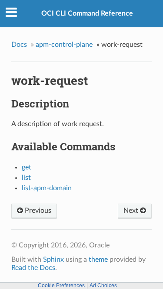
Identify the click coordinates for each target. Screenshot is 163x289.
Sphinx (53, 259)
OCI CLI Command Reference (87, 13)
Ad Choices (103, 286)
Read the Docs (33, 267)
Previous (37, 210)
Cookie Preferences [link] (61, 286)
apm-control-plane (64, 44)
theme (98, 259)
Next (131, 210)
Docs (19, 44)
